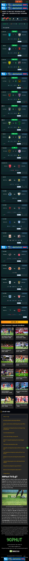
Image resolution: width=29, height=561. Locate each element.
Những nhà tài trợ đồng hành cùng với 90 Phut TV (12, 466)
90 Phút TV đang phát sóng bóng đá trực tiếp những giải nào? (13, 440)
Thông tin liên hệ (6, 473)
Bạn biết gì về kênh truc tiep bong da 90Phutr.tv (11, 420)
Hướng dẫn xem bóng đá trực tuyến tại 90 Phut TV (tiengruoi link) (14, 448)
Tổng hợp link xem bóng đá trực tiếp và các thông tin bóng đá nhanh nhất (14, 428)
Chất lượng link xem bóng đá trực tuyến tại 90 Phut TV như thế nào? (14, 453)
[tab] (2, 19)
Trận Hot (14, 23)
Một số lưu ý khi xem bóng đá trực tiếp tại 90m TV (12, 469)
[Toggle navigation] (27, 2)
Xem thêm (13, 322)
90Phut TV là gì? (6, 416)
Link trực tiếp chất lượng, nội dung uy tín (10, 436)
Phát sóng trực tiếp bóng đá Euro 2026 (10, 444)
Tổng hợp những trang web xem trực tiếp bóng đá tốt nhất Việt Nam (14, 462)
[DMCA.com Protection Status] (15, 551)
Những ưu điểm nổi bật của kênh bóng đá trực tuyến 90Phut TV (14, 424)
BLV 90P (22, 23)
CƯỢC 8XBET (18, 1)
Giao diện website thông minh (8, 432)
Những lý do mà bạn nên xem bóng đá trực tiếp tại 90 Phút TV (14, 457)
